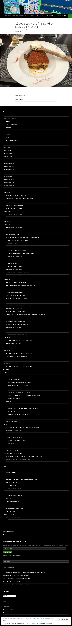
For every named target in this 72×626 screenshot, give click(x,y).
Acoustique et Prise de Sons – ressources (19, 382)
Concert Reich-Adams (12, 302)
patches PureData (11, 472)
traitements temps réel (12, 434)
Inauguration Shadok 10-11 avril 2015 (17, 356)
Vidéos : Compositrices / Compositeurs (19, 392)
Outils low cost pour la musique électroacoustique (21, 479)
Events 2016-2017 (9, 176)
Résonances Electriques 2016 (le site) (16, 334)
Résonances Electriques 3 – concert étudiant (19, 340)
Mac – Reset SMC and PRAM (13, 501)
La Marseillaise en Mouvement (14, 214)
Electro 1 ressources (14, 379)
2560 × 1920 (30, 30)
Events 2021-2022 (9, 160)
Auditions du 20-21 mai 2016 (14, 343)
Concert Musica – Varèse (13, 234)
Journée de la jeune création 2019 (15, 276)
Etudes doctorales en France (14, 508)
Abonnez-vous (7, 552)
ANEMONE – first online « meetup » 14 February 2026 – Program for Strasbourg (24, 572)
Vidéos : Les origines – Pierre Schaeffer (19, 385)
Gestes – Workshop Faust (15, 256)
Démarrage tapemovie (14, 488)
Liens (4, 524)
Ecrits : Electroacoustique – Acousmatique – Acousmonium (25, 395)
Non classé (9, 144)
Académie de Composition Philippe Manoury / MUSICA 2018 (22, 237)
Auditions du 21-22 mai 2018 (14, 308)
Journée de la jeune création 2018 (15, 311)
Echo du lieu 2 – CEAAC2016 (13, 347)
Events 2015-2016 (9, 179)
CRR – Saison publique (61, 15)
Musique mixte (10, 443)
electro (8, 127)
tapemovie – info (12, 485)
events (8, 137)
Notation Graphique (14, 398)
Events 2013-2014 (9, 185)
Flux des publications (8, 609)
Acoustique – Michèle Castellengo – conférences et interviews (24, 456)
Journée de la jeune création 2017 (15, 321)
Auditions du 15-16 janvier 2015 (15, 360)
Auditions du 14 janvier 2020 (14, 227)
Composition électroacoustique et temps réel (18, 16)
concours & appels (11, 124)
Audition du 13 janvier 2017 (14, 331)
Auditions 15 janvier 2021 (13, 517)
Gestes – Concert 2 (13, 263)
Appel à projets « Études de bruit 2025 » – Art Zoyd (16, 585)
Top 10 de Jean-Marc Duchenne (14, 476)
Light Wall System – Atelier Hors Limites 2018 (18, 240)
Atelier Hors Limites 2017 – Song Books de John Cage (20, 285)
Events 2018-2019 (9, 169)
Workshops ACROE (11, 421)
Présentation (40, 15)
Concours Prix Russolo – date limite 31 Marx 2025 (16, 578)
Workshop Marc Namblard (14, 208)
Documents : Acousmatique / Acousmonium (20, 389)
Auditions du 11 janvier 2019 (14, 247)
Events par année (7, 156)
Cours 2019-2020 (8, 153)
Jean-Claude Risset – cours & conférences (18, 459)
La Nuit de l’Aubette (11, 243)
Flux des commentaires (9, 613)
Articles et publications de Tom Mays (16, 440)
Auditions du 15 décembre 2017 (15, 292)
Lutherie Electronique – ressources (18, 414)
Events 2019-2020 (9, 166)
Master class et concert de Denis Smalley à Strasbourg (17, 582)
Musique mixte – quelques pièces (17, 405)
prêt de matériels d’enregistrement (16, 495)
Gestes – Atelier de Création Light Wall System (21, 253)
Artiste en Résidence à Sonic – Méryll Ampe (18, 289)
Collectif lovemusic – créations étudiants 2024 (19, 198)
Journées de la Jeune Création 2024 (16, 195)
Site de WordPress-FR (9, 616)
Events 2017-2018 (9, 173)
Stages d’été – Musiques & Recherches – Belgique (16, 575)
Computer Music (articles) (13, 430)
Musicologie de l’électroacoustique (16, 447)
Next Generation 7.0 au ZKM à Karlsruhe (17, 324)
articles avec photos (12, 140)
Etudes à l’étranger (11, 511)
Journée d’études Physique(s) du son (16, 298)
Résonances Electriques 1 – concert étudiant (19, 366)
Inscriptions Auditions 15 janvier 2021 (19, 521)
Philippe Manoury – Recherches (15, 437)
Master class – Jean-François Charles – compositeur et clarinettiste (25, 314)
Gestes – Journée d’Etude (15, 266)
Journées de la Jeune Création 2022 (16, 218)
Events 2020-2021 (9, 163)
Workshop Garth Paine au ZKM (14, 205)
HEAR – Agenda (49, 15)
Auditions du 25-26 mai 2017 (14, 327)
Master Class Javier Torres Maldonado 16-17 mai (20, 305)
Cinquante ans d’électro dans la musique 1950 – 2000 (23, 408)
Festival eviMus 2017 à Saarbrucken (16, 282)
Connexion (6, 606)
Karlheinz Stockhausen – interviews (16, 463)
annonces (9, 121)
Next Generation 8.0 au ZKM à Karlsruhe (17, 272)
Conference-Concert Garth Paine (15, 295)
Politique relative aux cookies (45, 623)
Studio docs (9, 498)
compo (8, 131)
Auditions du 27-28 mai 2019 (14, 269)
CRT (7, 469)
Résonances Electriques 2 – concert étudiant (19, 353)
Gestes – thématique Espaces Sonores (16, 250)
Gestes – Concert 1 (13, 260)
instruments (9, 134)
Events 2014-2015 (9, 182)
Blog (5, 115)
